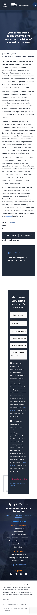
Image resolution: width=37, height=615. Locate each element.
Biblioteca (13, 222)
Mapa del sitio (8, 608)
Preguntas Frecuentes (18, 544)
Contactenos (18, 547)
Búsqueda (7, 611)
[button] (4, 5)
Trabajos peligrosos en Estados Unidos (17, 259)
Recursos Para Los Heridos (18, 541)
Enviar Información (19, 479)
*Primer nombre (16, 311)
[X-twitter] (20, 574)
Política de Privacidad (20, 608)
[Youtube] (25, 574)
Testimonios (18, 532)
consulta (8, 216)
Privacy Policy (14, 483)
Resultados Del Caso (18, 535)
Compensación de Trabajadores (18, 538)
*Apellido (13, 320)
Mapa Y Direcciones (18, 565)
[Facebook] (11, 574)
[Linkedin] (16, 574)
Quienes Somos (18, 529)
